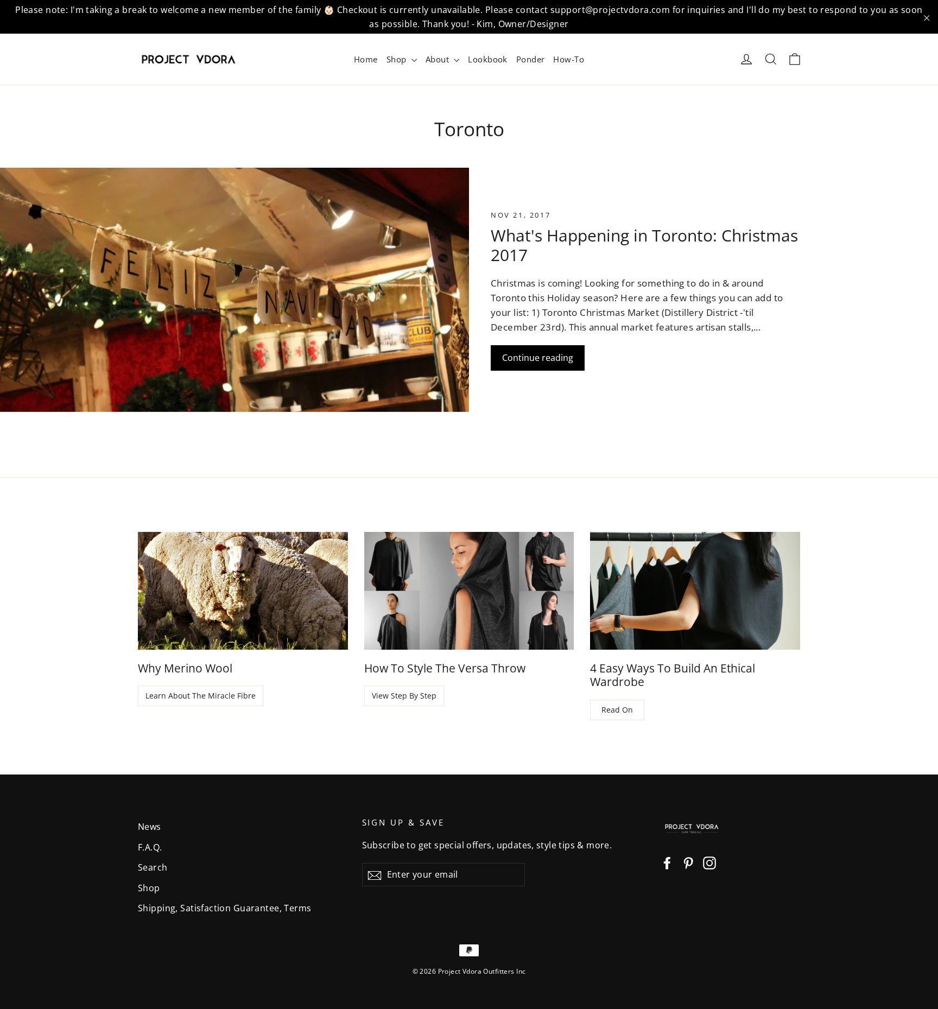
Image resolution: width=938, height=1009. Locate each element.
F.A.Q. (150, 847)
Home (366, 59)
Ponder (530, 59)
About (439, 59)
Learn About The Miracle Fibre (200, 695)
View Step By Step (404, 695)
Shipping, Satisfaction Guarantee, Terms (225, 908)
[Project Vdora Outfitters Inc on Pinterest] (688, 862)
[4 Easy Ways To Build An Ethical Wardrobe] (695, 591)
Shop (397, 59)
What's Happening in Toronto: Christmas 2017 (644, 245)
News (149, 827)
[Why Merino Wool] (243, 591)
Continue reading (537, 358)
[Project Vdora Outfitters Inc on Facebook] (667, 862)
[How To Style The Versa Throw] (469, 591)
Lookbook (487, 59)
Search (153, 867)
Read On (617, 710)
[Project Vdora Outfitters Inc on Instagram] (709, 862)
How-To (568, 59)
